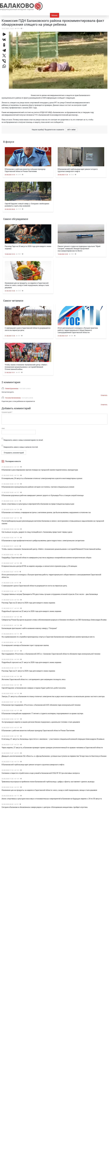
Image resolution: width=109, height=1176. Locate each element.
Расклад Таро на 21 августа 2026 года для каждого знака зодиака (28, 671)
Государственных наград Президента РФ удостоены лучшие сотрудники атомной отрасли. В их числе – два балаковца (50, 594)
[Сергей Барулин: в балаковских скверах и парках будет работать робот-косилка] (20, 685)
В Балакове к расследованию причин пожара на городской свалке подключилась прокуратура (40, 470)
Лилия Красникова (11, 388)
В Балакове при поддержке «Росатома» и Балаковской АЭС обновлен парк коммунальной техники (41, 705)
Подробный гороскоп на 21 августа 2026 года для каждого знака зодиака (31, 662)
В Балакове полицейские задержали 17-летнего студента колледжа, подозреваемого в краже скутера (42, 713)
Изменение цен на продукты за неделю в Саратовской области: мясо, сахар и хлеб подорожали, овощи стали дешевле (27, 285)
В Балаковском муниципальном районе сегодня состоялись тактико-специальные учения (38, 487)
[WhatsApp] (5, 66)
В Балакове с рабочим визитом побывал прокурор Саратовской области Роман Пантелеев (25, 170)
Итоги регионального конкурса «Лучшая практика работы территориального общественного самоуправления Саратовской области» (78, 330)
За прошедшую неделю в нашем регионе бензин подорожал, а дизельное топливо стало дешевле (41, 722)
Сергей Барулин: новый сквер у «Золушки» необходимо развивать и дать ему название (27, 204)
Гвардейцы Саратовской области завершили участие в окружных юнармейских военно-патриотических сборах (46, 557)
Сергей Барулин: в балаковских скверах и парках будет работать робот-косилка (34, 688)
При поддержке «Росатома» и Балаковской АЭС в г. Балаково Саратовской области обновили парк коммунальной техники (51, 654)
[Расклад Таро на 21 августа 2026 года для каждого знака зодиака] (20, 668)
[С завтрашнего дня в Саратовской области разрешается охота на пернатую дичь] (28, 315)
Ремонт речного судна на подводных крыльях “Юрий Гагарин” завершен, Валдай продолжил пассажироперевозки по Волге (79, 248)
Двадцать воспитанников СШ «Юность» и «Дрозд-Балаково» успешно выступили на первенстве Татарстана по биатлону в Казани (54, 756)
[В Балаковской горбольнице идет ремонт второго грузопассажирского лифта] (81, 156)
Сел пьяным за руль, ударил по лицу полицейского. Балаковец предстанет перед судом (37, 532)
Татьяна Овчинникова (13, 398)
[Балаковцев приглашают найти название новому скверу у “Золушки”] (20, 625)
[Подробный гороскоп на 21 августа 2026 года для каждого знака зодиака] (20, 659)
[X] (5, 55)
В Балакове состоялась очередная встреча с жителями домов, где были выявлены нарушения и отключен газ (46, 512)
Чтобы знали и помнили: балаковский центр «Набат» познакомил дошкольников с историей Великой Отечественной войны (26, 367)
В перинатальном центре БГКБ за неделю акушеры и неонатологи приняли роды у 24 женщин (39, 566)
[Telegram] (5, 50)
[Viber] (5, 60)
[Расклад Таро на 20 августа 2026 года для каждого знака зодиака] (28, 234)
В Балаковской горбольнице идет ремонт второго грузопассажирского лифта (78, 170)
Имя (3, 428)
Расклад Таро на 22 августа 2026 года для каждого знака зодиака (28, 603)
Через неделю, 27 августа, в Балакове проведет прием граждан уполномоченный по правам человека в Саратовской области (52, 747)
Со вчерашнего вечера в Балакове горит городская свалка (25, 645)
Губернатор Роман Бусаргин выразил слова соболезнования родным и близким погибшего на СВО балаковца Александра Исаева (54, 620)
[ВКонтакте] (5, 39)
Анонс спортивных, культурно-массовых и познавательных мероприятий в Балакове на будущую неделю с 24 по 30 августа (52, 798)
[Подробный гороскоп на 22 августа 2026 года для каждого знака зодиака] (20, 608)
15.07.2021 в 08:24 (25, 388)
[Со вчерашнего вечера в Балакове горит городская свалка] (20, 642)
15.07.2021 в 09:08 (27, 398)
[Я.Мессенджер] (5, 34)
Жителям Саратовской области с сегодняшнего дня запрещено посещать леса (33, 679)
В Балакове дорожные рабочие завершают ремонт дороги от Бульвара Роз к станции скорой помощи (43, 495)
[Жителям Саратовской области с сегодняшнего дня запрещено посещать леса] (20, 676)
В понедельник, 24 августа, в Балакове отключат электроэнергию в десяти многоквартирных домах (42, 478)
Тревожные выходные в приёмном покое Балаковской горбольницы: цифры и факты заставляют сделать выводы (48, 781)
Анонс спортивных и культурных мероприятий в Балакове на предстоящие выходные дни (38, 504)
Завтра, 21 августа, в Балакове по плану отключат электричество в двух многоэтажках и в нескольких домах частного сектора (53, 696)
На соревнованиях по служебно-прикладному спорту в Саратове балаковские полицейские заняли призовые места (48, 637)
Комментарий (7, 412)
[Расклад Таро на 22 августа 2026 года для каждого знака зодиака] (20, 599)
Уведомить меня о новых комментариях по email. (23, 440)
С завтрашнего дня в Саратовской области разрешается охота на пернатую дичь (34, 585)
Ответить (104, 395)
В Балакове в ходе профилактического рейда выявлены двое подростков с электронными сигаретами (43, 540)
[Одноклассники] (5, 44)
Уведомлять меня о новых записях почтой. (20, 447)
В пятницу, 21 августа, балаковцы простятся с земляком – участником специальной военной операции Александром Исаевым (53, 739)
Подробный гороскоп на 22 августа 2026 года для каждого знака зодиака (31, 611)
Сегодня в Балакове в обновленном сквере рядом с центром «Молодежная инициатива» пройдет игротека (44, 807)
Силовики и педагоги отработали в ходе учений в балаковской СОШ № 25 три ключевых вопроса (41, 773)
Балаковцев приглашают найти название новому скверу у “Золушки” (29, 628)
